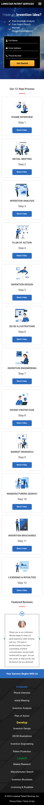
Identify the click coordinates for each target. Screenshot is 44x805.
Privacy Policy (16, 801)
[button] (40, 4)
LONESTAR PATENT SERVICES (17, 3)
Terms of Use (28, 801)
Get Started (22, 63)
